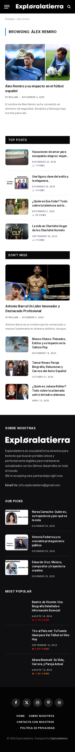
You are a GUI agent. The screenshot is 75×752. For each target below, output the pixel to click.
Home (20, 716)
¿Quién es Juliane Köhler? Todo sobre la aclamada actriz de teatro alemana (49, 390)
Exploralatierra (59, 738)
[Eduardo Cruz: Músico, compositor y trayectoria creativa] (16, 567)
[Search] (68, 6)
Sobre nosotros (41, 716)
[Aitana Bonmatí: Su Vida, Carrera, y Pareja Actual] (16, 665)
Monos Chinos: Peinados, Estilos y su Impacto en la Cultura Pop (49, 343)
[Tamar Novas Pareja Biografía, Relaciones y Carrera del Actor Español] (16, 368)
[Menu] (7, 6)
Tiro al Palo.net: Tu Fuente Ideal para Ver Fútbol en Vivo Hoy (50, 635)
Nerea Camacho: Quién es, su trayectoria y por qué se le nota (49, 516)
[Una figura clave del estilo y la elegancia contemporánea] (16, 182)
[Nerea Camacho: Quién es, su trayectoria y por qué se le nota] (16, 517)
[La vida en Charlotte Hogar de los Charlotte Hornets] (16, 231)
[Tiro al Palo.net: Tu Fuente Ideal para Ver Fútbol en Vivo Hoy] (16, 636)
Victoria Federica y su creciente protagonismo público (48, 541)
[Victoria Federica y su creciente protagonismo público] (16, 542)
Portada (9, 19)
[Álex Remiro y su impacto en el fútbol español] (37, 62)
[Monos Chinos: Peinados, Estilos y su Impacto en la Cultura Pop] (16, 344)
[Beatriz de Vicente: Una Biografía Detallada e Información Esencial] (16, 607)
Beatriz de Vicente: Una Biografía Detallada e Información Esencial (47, 606)
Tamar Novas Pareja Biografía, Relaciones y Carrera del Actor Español (49, 367)
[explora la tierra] (39, 6)
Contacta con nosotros (35, 722)
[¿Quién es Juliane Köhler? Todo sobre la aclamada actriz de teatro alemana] (16, 392)
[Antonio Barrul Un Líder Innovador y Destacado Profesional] (37, 283)
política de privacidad (37, 728)
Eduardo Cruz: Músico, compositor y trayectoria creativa (48, 566)
